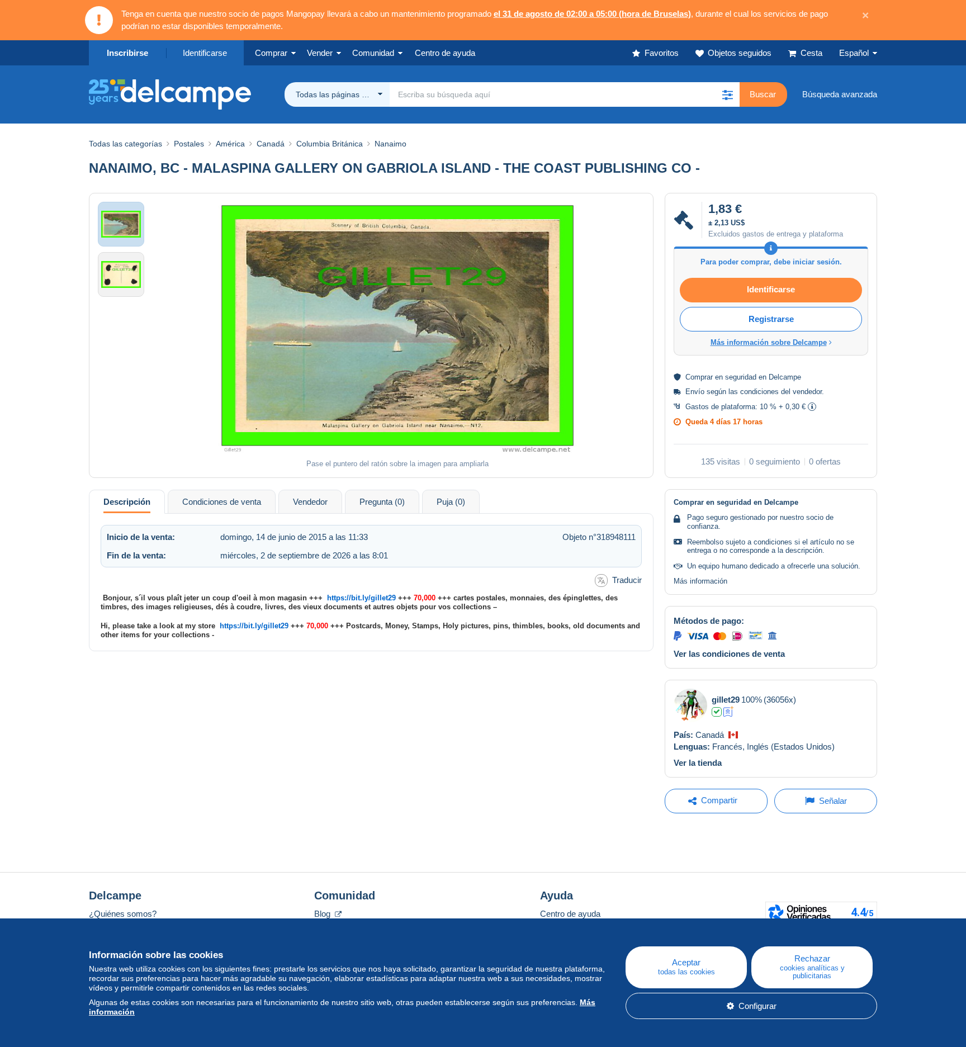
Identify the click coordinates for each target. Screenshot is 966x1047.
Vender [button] (320, 53)
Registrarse (771, 319)
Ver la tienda (698, 763)
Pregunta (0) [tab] (382, 501)
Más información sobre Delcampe (769, 342)
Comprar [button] (271, 53)
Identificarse (205, 53)
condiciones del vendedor (781, 391)
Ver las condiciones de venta (729, 653)
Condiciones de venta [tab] (221, 501)
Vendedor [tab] (310, 501)
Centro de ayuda (570, 913)
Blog (323, 913)
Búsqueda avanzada (839, 94)
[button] (727, 94)
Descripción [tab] (126, 501)
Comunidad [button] (373, 53)
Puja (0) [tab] (451, 501)
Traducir (627, 580)
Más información (700, 581)
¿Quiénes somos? (123, 913)
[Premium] (728, 711)
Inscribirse (127, 53)
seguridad (740, 377)
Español (854, 53)
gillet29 (726, 699)
